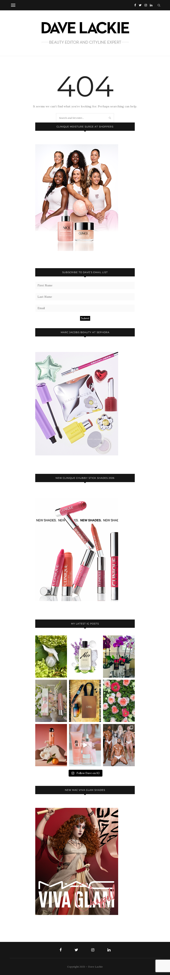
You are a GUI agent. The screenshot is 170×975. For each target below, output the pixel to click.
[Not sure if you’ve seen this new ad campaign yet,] (85, 745)
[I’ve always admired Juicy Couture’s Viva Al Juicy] (119, 656)
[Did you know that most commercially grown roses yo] (119, 701)
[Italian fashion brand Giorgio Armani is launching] (85, 701)
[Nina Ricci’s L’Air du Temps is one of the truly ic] (51, 656)
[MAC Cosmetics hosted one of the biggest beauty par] (119, 745)
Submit (85, 318)
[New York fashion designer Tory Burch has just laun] (51, 745)
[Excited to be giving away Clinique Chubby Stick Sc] (51, 701)
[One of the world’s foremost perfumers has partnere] (85, 656)
